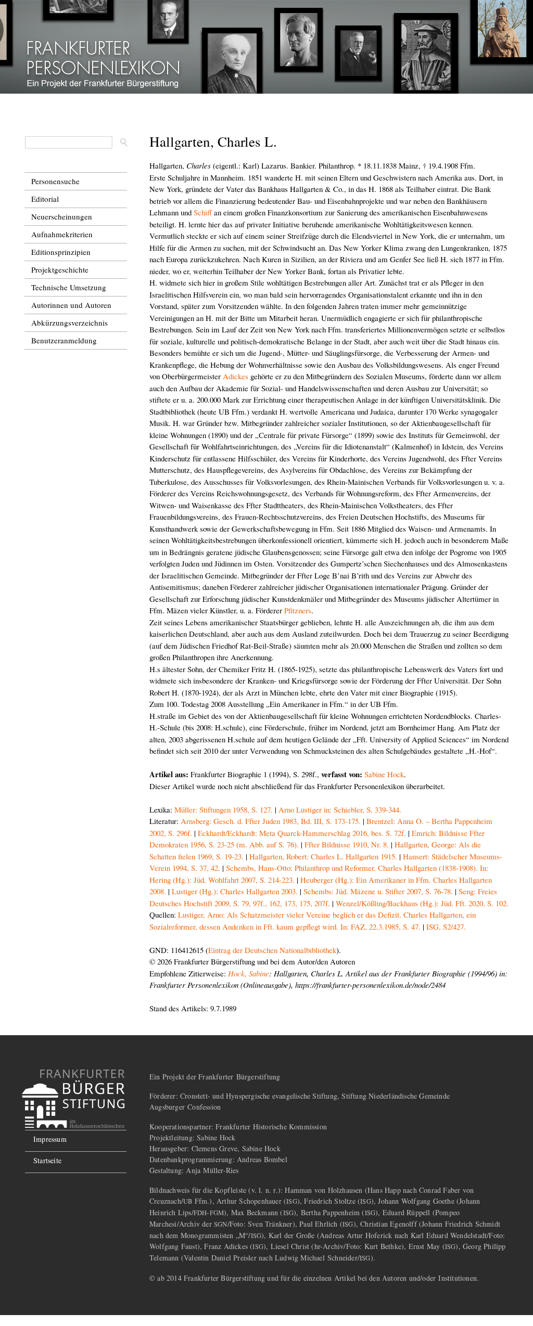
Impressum (50, 1139)
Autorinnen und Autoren (71, 305)
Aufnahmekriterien (62, 234)
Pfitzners (297, 610)
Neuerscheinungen (61, 216)
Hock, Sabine (248, 973)
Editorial (45, 199)
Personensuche (55, 181)
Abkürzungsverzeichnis (69, 322)
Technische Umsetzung (68, 287)
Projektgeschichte (59, 269)
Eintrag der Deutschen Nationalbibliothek (272, 950)
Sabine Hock (384, 774)
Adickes (235, 376)
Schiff (203, 212)
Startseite (47, 1160)
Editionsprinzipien (61, 252)
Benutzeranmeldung (64, 340)
